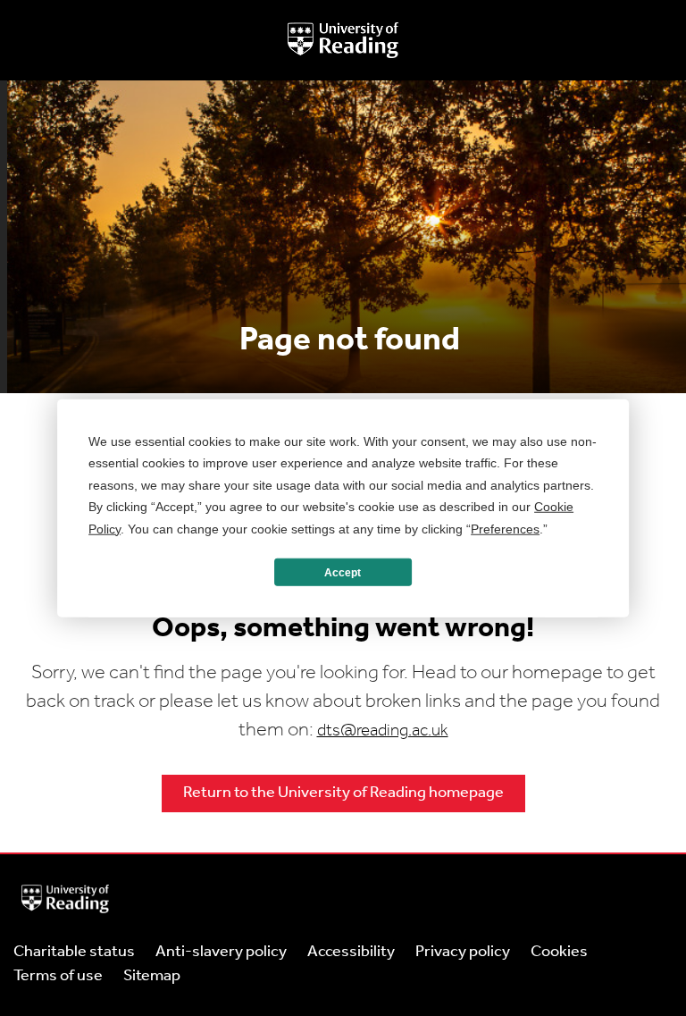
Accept (342, 572)
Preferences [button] (505, 528)
